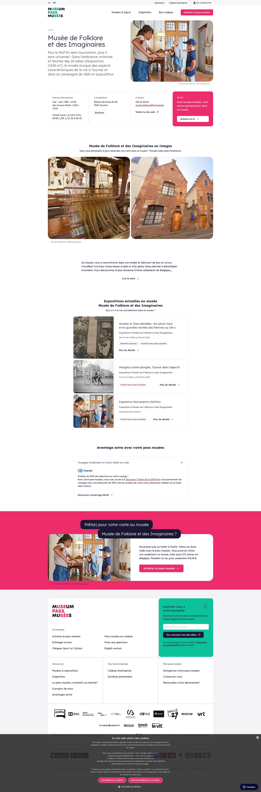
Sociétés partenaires (120, 676)
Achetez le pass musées (66, 636)
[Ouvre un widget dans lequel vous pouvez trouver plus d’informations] (249, 787)
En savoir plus (135, 774)
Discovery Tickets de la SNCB (141, 479)
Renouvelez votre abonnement (181, 682)
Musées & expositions (65, 670)
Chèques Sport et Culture (67, 648)
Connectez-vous (172, 676)
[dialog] (130, 763)
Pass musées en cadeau (118, 636)
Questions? (160, 3)
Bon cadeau (166, 12)
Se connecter (204, 2)
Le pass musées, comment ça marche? (75, 682)
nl (49, 2)
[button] (130, 787)
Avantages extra (62, 694)
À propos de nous (62, 688)
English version (113, 648)
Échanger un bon (62, 642)
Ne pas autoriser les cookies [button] (145, 780)
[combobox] (257, 737)
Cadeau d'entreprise (178, 3)
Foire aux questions (116, 642)
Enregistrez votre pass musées (181, 670)
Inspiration (145, 12)
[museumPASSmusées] (56, 12)
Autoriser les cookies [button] (112, 780)
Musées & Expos (121, 12)
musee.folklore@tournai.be (150, 105)
